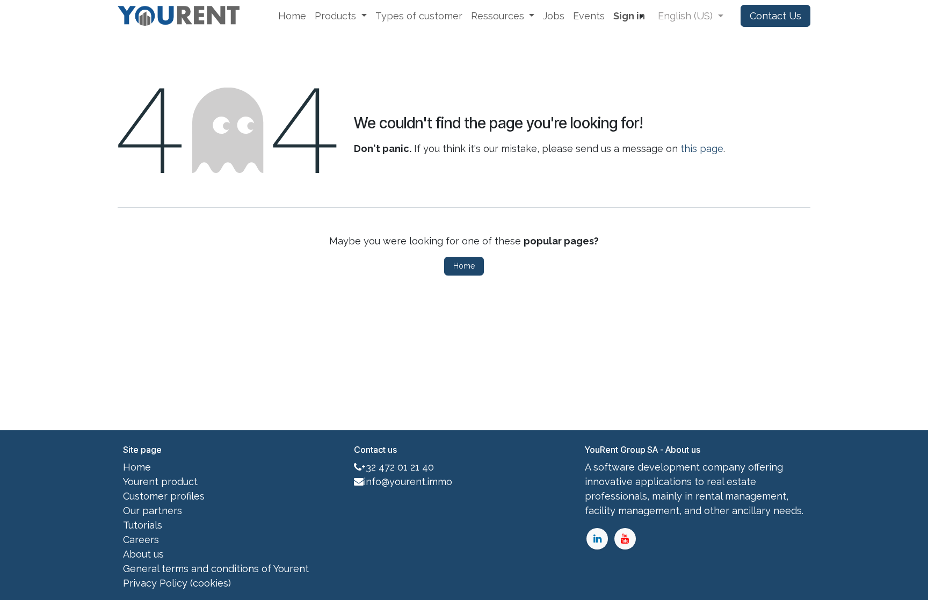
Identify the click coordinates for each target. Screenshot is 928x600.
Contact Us (775, 15)
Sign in (629, 15)
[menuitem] (292, 15)
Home (464, 266)
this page (701, 148)
